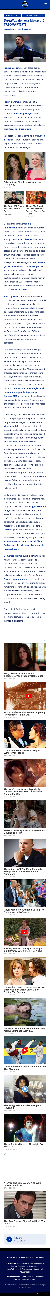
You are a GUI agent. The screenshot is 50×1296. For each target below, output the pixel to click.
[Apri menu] (46, 4)
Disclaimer (39, 1257)
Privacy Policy (25, 1257)
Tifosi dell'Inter (12, 15)
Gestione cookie (43, 1294)
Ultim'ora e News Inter (33, 15)
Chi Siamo (10, 1257)
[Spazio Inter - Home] (25, 4)
